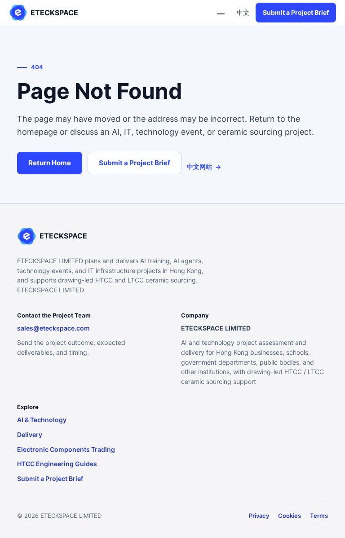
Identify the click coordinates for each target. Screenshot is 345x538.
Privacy (259, 515)
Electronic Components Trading (66, 449)
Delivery (29, 434)
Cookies (289, 515)
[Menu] (220, 12)
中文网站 (204, 167)
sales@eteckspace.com (53, 328)
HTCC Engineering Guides (57, 463)
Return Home (49, 163)
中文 (243, 12)
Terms (319, 515)
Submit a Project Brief (296, 12)
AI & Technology (41, 419)
